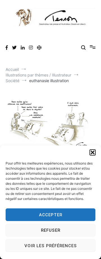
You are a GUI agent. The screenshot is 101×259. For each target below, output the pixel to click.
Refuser (50, 230)
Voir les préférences (50, 245)
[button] (92, 152)
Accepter (50, 214)
